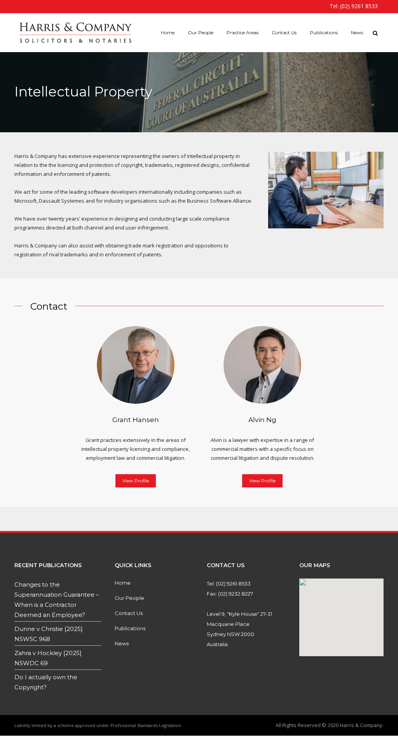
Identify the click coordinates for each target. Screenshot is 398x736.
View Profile (135, 481)
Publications (130, 628)
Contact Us (129, 613)
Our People (129, 598)
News (122, 643)
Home (123, 583)
